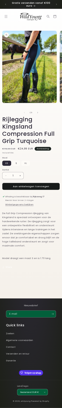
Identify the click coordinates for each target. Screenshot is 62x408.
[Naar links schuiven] (24, 112)
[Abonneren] (52, 313)
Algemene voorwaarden (19, 340)
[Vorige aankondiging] (5, 4)
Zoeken (10, 333)
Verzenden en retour (17, 353)
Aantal (5, 169)
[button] (6, 16)
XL (27, 164)
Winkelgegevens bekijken (19, 204)
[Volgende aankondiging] (56, 4)
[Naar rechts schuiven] (37, 112)
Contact (10, 346)
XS (6, 163)
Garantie (11, 360)
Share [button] (9, 267)
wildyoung (25, 401)
